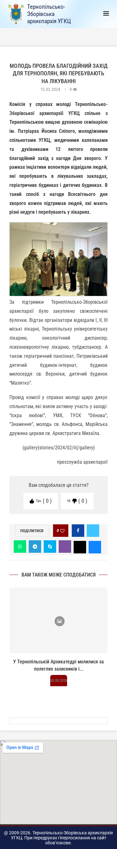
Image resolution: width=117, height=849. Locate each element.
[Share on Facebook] (78, 530)
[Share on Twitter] (93, 530)
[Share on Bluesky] (95, 546)
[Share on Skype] (50, 546)
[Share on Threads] (80, 546)
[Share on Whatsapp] (20, 546)
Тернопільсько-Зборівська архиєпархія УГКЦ (49, 14)
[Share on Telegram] (35, 546)
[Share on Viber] (65, 546)
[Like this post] (62, 530)
